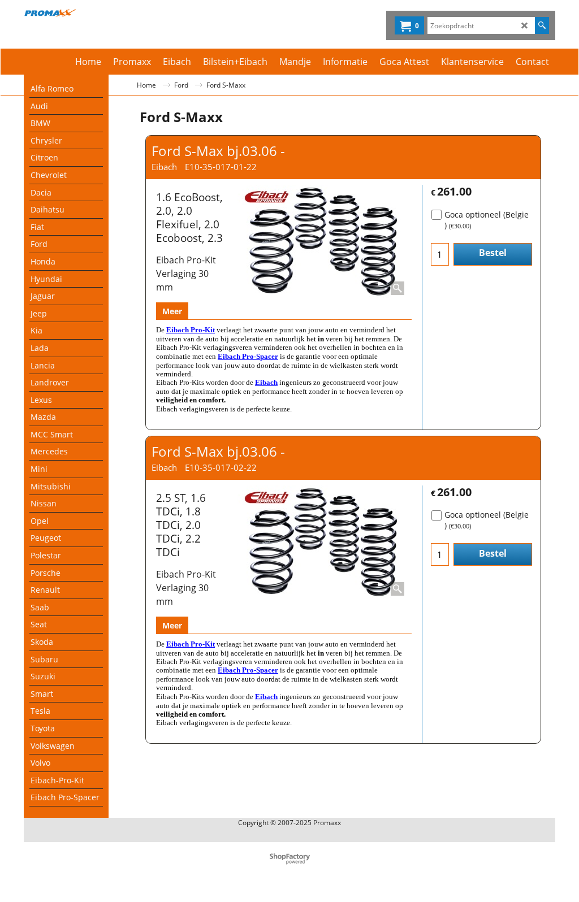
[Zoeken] (542, 25)
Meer (172, 311)
